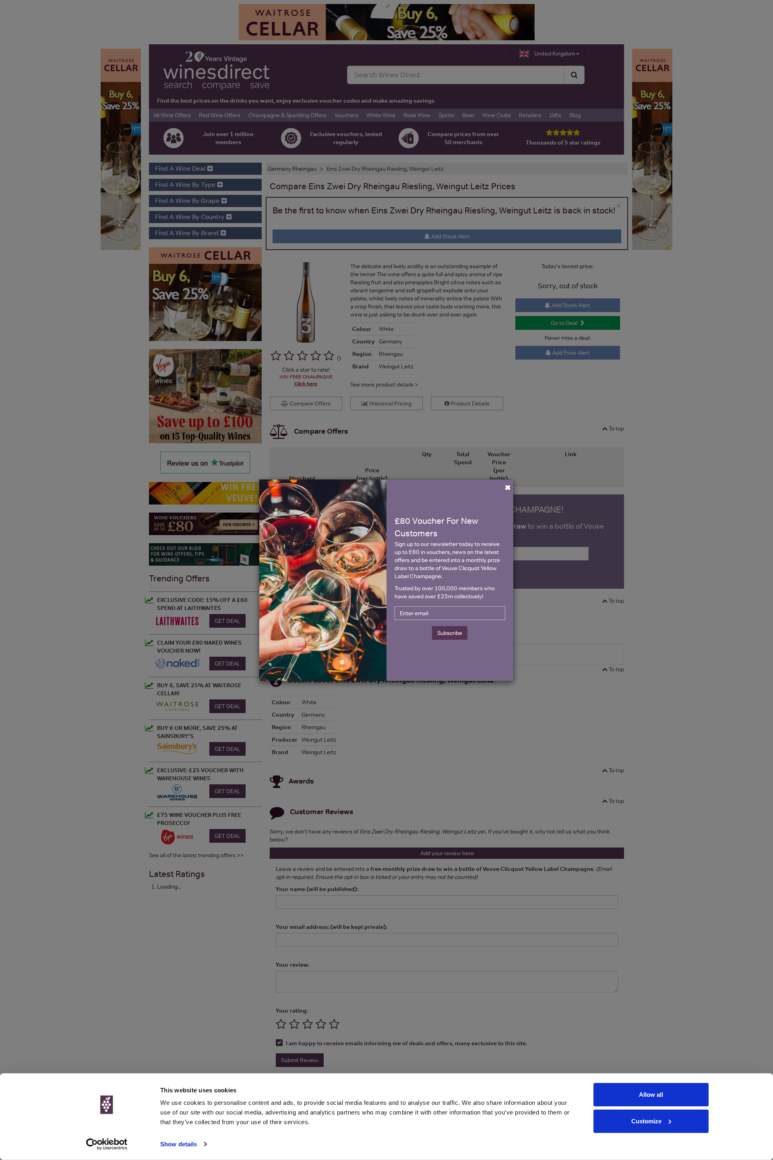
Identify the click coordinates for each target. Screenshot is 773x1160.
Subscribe (449, 633)
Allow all (651, 1094)
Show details (178, 1144)
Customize (646, 1120)
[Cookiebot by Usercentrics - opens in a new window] (107, 1144)
